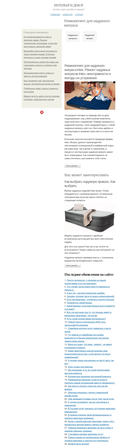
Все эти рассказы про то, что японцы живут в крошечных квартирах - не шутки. (87, 314)
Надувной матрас (89, 37)
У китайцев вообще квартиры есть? (85, 434)
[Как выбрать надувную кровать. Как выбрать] (89, 218)
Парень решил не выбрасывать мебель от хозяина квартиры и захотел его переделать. (87, 439)
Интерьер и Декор (68, 5)
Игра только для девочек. (80, 366)
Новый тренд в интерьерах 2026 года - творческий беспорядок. (85, 323)
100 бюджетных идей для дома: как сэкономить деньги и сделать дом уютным (41, 65)
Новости (68, 14)
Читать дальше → (72, 166)
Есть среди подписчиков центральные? (86, 318)
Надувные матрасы (73, 37)
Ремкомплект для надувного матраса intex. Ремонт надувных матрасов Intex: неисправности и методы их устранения (87, 72)
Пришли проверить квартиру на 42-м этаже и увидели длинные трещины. (88, 429)
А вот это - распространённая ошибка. (86, 293)
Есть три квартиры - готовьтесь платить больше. (91, 299)
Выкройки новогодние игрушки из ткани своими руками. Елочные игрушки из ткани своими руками (40, 54)
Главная (55, 14)
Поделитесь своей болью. (79, 302)
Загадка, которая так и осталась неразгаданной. (91, 296)
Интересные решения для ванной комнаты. (89, 376)
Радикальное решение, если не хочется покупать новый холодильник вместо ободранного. (89, 381)
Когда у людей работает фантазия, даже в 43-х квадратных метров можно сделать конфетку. (89, 423)
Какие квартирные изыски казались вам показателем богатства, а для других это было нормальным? (87, 354)
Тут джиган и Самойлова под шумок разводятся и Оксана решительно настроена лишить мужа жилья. (86, 338)
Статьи (79, 14)
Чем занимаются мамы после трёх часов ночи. (91, 398)
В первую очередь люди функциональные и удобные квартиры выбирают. (87, 416)
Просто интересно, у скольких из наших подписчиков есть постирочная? (85, 282)
